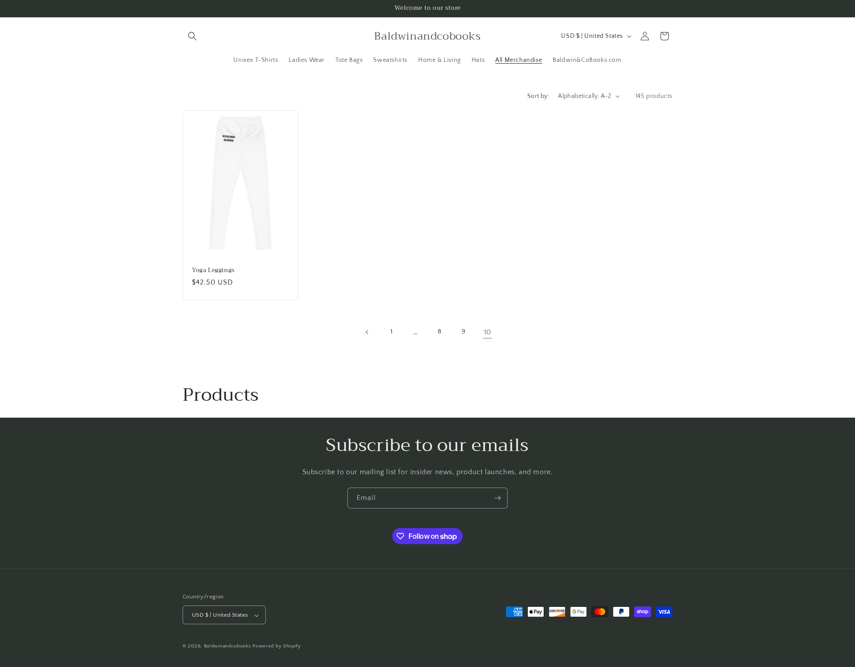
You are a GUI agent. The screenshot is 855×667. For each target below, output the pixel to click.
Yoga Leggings (213, 270)
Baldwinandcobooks (227, 646)
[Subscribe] (497, 498)
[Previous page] (367, 332)
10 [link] (487, 332)
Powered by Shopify (276, 646)
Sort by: (538, 96)
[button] (192, 36)
